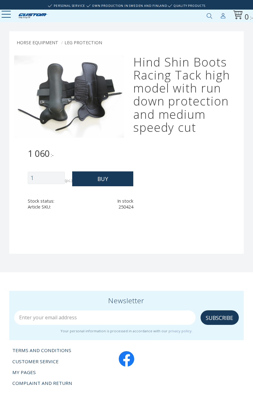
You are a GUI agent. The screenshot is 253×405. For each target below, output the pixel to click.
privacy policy (180, 331)
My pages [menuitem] (223, 15)
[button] (7, 14)
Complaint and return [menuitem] (42, 383)
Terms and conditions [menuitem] (41, 350)
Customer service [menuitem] (35, 361)
